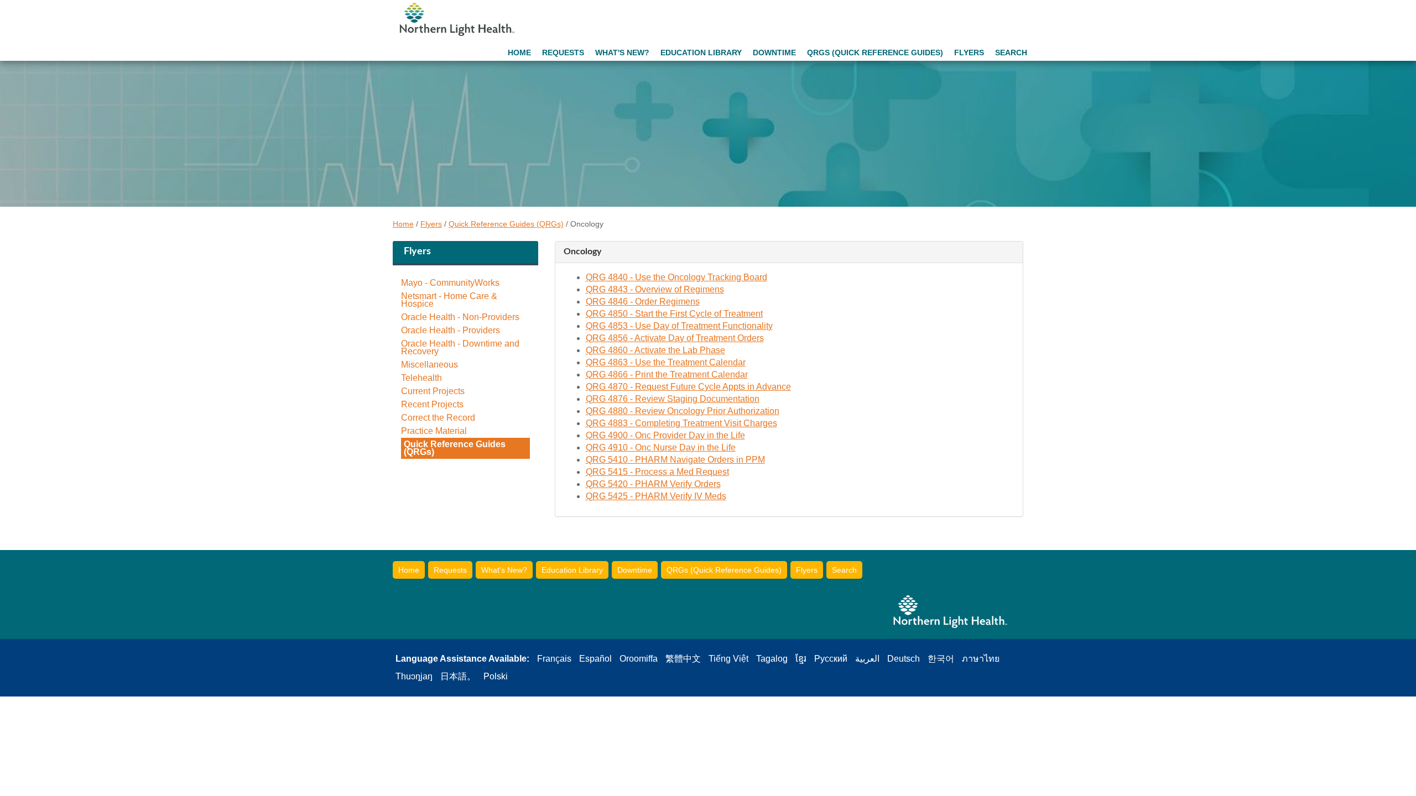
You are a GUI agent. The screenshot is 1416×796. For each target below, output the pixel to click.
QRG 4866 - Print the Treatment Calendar (667, 374)
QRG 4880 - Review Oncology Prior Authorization (682, 411)
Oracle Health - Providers (450, 330)
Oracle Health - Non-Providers (460, 317)
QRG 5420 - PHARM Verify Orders (653, 484)
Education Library (701, 52)
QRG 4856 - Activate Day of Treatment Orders (675, 338)
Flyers (969, 52)
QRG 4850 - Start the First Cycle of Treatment (674, 313)
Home (519, 52)
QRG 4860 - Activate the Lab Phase (655, 350)
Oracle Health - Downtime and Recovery (460, 347)
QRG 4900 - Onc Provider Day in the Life (665, 435)
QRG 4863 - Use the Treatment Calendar (666, 362)
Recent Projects (432, 405)
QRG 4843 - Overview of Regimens (655, 289)
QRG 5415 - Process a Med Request (657, 471)
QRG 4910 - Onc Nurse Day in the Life (661, 447)
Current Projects (433, 391)
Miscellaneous (429, 365)
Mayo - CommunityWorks (450, 283)
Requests (563, 52)
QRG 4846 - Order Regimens (643, 301)
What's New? (622, 52)
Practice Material (434, 431)
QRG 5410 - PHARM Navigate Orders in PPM (675, 459)
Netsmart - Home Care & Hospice (449, 300)
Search (1011, 52)
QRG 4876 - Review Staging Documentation (672, 399)
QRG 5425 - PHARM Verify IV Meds (656, 496)
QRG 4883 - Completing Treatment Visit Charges (681, 423)
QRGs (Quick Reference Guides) (875, 52)
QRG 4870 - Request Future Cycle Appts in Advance (688, 386)
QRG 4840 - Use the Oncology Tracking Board (676, 277)
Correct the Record (438, 418)
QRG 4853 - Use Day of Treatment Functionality (679, 326)
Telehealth (421, 378)
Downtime (774, 52)
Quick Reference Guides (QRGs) (506, 223)
